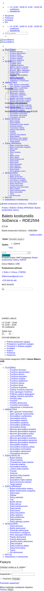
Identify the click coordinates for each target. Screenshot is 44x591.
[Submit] (6, 36)
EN (6, 22)
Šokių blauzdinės (16, 164)
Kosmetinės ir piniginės (18, 180)
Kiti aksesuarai (15, 195)
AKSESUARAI (11, 173)
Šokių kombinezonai (17, 159)
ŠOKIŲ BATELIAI (12, 119)
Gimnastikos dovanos (17, 117)
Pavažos (13, 75)
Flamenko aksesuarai (17, 178)
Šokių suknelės (15, 152)
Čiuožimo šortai (16, 385)
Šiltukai (12, 150)
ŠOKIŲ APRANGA (13, 143)
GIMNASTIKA (11, 83)
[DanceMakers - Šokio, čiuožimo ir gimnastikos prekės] (7, 41)
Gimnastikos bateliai (17, 91)
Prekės (5, 208)
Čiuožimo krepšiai (16, 58)
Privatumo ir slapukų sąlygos (19, 346)
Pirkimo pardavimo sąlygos (18, 342)
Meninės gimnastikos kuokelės (21, 105)
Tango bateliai (15, 141)
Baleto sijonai (14, 156)
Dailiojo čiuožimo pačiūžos (19, 72)
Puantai (12, 131)
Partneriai (9, 18)
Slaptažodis (5, 574)
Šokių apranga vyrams (18, 171)
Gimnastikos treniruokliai (18, 114)
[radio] (18, 244)
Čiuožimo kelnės (16, 55)
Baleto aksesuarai (16, 177)
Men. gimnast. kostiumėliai (19, 84)
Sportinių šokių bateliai (18, 135)
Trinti (11, 248)
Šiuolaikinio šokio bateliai (19, 138)
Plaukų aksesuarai (16, 183)
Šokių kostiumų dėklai (17, 190)
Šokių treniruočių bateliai (18, 140)
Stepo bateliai (14, 136)
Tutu (11, 154)
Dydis (5, 239)
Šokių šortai (14, 162)
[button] (5, 86)
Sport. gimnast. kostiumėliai (20, 86)
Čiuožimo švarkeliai (18, 387)
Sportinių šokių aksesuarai (19, 187)
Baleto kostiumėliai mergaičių (20, 147)
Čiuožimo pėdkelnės (17, 60)
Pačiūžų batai (14, 74)
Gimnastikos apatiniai (17, 93)
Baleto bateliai (15, 121)
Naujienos (9, 16)
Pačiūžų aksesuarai (17, 77)
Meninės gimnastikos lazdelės (20, 98)
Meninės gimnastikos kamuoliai (21, 107)
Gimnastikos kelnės (17, 90)
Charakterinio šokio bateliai (19, 124)
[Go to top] (1, 364)
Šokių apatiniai (15, 166)
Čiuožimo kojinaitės (17, 57)
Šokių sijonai (14, 157)
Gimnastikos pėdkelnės (18, 95)
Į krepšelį (6, 255)
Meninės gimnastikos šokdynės (21, 108)
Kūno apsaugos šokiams (18, 182)
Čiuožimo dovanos (16, 52)
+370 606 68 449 (9, 280)
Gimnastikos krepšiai (17, 110)
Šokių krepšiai (15, 189)
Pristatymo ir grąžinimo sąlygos (20, 344)
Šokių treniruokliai (16, 192)
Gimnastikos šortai (16, 96)
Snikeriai (13, 133)
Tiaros (12, 194)
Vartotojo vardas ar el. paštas (13, 567)
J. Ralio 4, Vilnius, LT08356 (14, 272)
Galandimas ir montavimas (19, 81)
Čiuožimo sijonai (15, 62)
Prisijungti (15, 579)
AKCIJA (8, 197)
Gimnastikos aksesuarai (18, 115)
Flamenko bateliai (16, 126)
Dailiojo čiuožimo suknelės (19, 67)
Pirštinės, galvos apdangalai (20, 70)
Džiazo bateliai (15, 123)
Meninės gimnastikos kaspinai (20, 100)
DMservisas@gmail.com (12, 276)
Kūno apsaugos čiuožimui (19, 69)
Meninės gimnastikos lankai (19, 102)
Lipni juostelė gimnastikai (19, 103)
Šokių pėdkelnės (16, 168)
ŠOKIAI (12, 208)
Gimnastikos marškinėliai (19, 88)
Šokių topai (14, 149)
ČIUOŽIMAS (10, 50)
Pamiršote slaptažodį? (9, 583)
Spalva (5, 245)
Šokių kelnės (14, 161)
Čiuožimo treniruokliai (17, 79)
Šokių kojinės (14, 169)
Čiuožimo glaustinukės (18, 53)
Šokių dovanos (15, 175)
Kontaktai (9, 20)
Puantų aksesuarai (16, 185)
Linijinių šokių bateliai (17, 129)
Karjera (10, 351)
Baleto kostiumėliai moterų (19, 145)
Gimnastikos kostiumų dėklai (20, 112)
